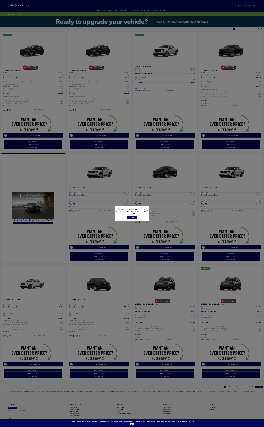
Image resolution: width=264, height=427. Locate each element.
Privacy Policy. (190, 421)
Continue (132, 217)
